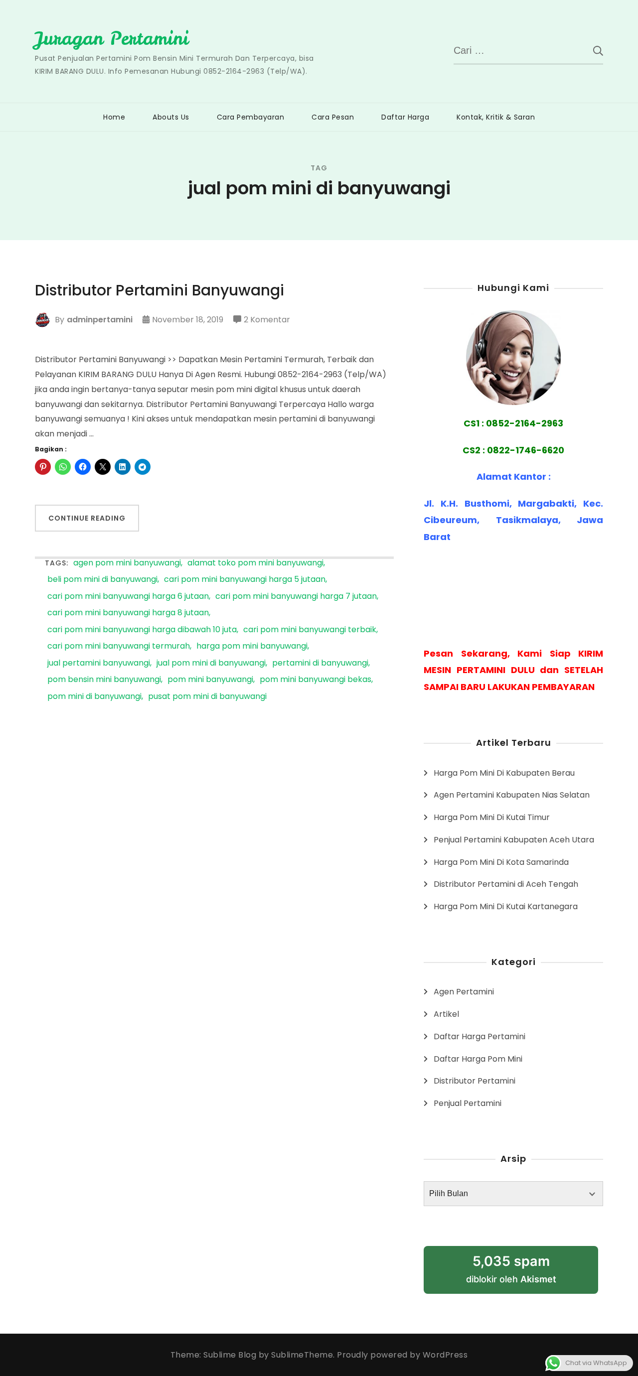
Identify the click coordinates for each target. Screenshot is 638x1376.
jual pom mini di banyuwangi (211, 663)
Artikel (446, 1014)
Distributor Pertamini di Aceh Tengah (506, 884)
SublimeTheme (302, 1355)
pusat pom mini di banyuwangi (207, 696)
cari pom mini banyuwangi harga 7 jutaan (296, 596)
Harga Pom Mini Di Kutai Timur (492, 817)
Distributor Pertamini (474, 1081)
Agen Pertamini (464, 991)
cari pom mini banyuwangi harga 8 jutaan (128, 613)
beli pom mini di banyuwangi (102, 579)
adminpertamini (100, 319)
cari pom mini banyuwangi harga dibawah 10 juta (142, 630)
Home (114, 117)
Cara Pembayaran (251, 117)
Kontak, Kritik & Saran (496, 117)
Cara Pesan (333, 117)
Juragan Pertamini (111, 38)
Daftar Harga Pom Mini (478, 1059)
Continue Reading (87, 518)
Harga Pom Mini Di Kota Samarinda (501, 862)
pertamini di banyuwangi (320, 663)
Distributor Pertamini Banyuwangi (159, 290)
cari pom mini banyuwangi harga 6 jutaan (128, 596)
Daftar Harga (405, 117)
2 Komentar (267, 320)
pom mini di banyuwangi (94, 696)
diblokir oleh (523, 1273)
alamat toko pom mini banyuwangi (255, 563)
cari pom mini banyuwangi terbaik (309, 630)
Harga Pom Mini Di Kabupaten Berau (504, 773)
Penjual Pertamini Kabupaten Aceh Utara (514, 839)
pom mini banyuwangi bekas (315, 680)
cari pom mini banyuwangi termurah (118, 646)
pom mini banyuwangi (210, 680)
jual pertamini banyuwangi (98, 663)
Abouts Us (171, 117)
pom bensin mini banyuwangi (104, 680)
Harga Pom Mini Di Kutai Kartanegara (506, 906)
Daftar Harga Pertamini (479, 1036)
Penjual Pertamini (467, 1103)
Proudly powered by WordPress (402, 1355)
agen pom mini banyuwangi (127, 563)
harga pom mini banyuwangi (252, 646)
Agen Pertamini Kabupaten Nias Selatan (512, 795)
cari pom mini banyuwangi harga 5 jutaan (244, 579)
